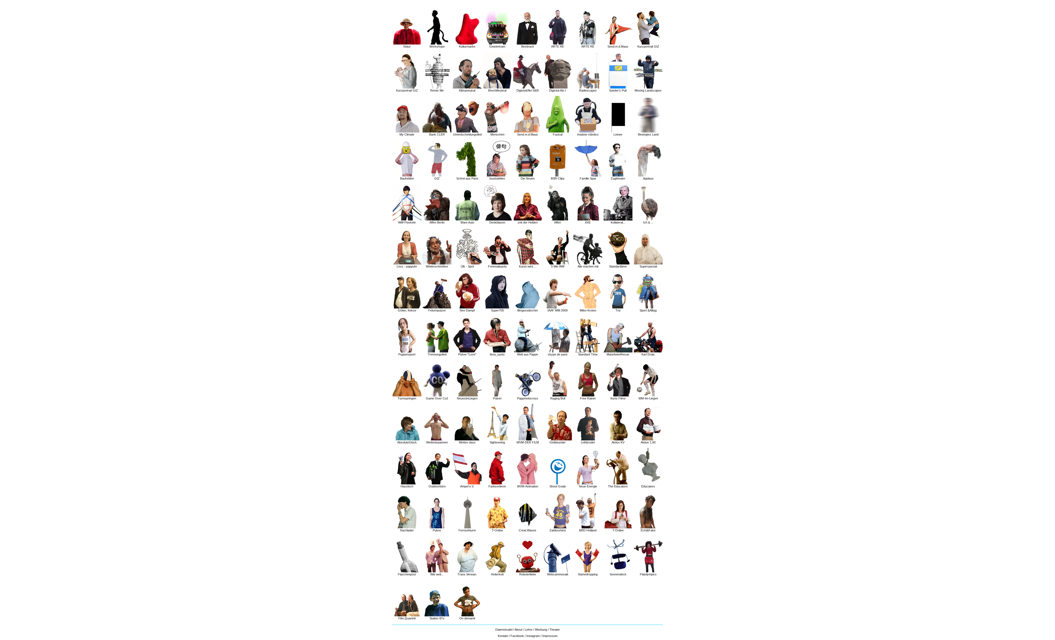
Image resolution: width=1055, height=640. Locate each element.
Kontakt (503, 636)
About (518, 629)
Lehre (528, 629)
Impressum (549, 636)
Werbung (541, 629)
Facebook (517, 636)
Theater (554, 629)
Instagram (533, 636)
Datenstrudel (504, 629)
